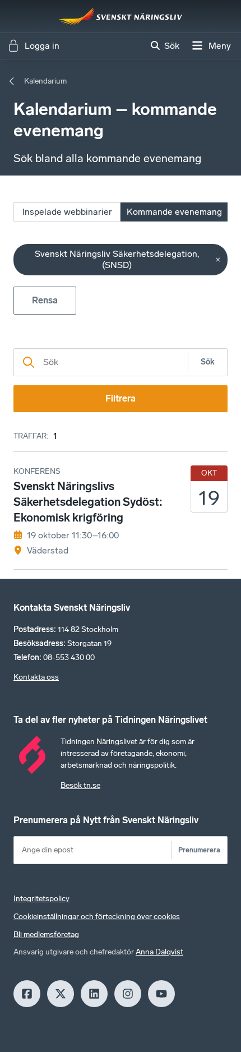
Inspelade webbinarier (67, 211)
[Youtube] (161, 993)
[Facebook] (26, 993)
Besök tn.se (80, 785)
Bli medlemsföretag (46, 934)
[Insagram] (127, 993)
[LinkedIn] (94, 993)
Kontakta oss (36, 677)
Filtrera (120, 398)
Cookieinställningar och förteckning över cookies (96, 916)
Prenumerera (199, 850)
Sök (208, 362)
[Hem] (120, 16)
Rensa (45, 300)
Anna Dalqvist (159, 952)
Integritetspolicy (41, 898)
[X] (60, 993)
